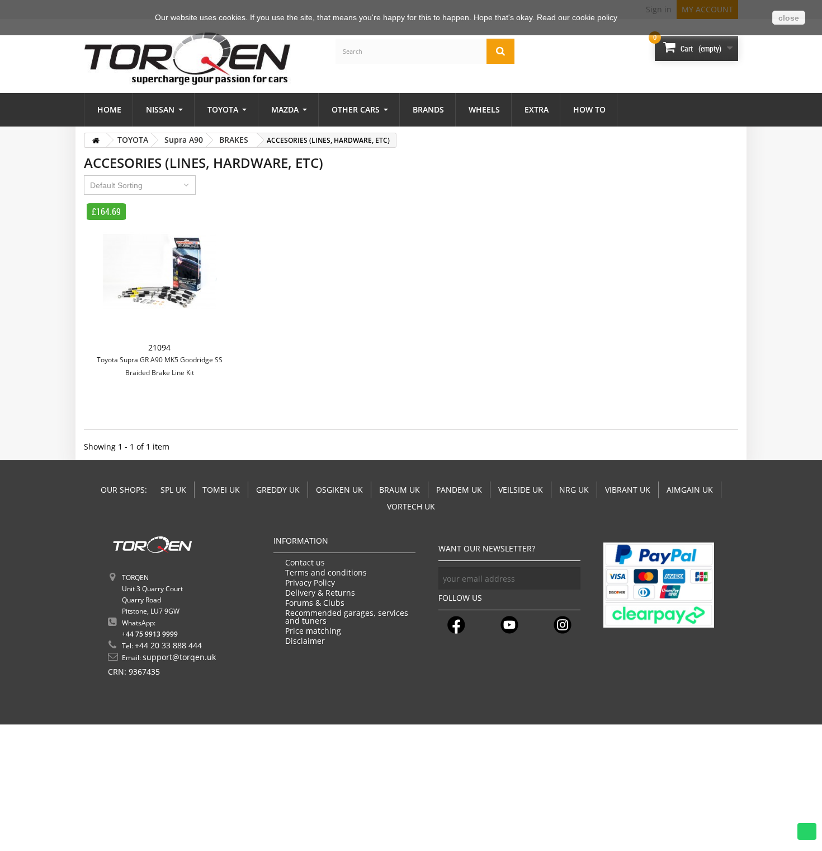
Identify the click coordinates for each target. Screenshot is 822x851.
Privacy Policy (310, 583)
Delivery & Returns (320, 593)
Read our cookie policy (577, 17)
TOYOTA (132, 139)
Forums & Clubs (314, 603)
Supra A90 (183, 139)
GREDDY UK (278, 489)
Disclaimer (305, 641)
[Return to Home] (95, 140)
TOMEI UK (221, 489)
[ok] (569, 578)
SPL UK (173, 489)
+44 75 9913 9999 (150, 634)
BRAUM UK (399, 489)
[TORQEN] (187, 58)
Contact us (305, 563)
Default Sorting (116, 185)
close (788, 17)
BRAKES (233, 139)
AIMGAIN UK (690, 489)
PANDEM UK (459, 489)
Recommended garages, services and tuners (346, 617)
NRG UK (574, 489)
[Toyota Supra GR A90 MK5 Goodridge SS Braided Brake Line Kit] (159, 272)
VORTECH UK (411, 506)
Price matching (313, 631)
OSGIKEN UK (339, 489)
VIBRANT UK (627, 489)
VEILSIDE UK (520, 489)
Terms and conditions (326, 573)
